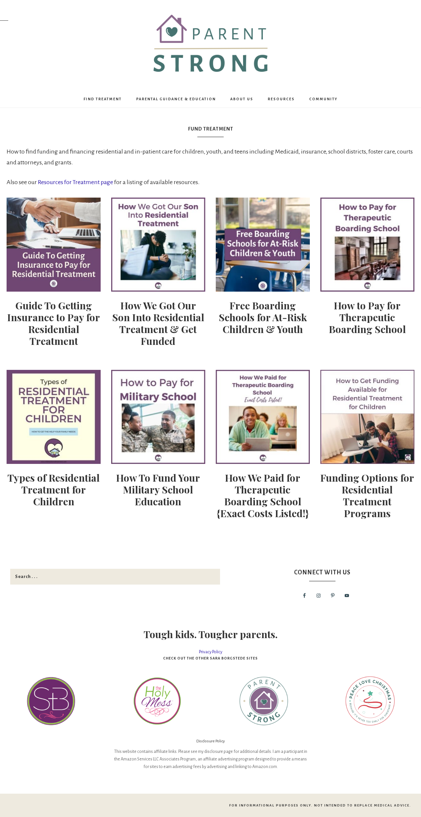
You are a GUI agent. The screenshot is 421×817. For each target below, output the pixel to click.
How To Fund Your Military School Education (158, 489)
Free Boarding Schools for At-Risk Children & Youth (263, 317)
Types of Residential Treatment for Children (54, 489)
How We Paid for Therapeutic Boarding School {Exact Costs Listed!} (263, 495)
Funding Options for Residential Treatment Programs (367, 495)
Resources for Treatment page (75, 182)
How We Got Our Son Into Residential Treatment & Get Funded (158, 323)
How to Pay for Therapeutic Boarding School (367, 317)
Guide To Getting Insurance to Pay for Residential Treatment (53, 323)
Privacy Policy (210, 652)
